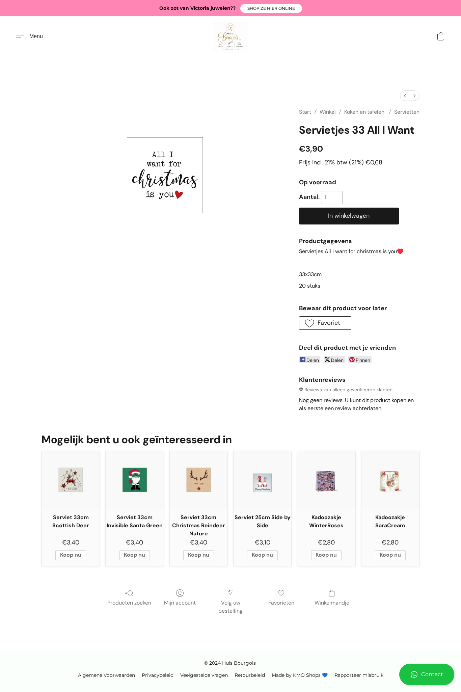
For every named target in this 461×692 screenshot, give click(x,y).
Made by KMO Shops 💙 (300, 675)
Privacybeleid (157, 675)
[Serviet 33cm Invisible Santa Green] (134, 480)
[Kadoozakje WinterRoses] (326, 480)
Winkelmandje (332, 602)
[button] (271, 8)
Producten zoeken (129, 602)
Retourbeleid (250, 675)
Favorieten (281, 602)
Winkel (328, 111)
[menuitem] (405, 96)
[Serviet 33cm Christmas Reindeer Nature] (198, 480)
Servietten (406, 111)
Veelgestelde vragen (204, 675)
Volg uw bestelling (230, 606)
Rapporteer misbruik (358, 675)
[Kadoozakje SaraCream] (390, 480)
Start (305, 111)
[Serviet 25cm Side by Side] (262, 480)
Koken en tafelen (365, 111)
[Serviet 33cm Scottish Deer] (71, 480)
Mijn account (180, 602)
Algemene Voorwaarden (106, 675)
